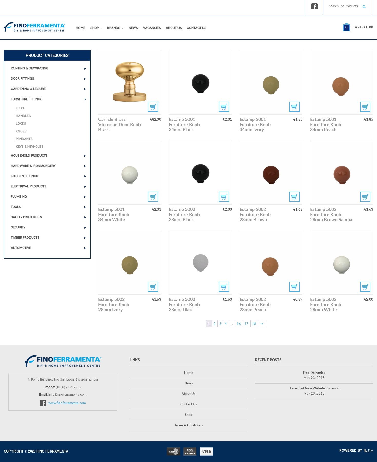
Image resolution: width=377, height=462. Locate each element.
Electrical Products (28, 186)
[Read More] (129, 82)
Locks (21, 123)
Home (80, 28)
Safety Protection (26, 217)
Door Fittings (22, 79)
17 (246, 324)
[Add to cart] (200, 82)
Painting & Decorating (29, 68)
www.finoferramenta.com (67, 403)
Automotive (21, 248)
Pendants (24, 139)
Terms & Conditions (188, 425)
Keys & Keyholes (29, 146)
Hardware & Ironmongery (33, 166)
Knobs (21, 131)
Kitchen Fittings (24, 176)
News (133, 28)
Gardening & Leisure (28, 89)
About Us (174, 28)
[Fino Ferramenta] (34, 26)
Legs (20, 108)
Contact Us (196, 28)
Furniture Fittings (26, 99)
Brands (114, 28)
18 (254, 324)
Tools (16, 207)
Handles (23, 116)
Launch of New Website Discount (314, 388)
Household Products (29, 155)
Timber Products (25, 237)
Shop (95, 28)
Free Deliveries (314, 373)
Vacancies (152, 28)
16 (239, 324)
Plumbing (19, 196)
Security (18, 227)
